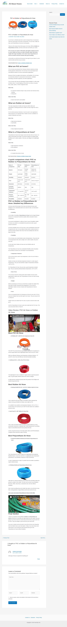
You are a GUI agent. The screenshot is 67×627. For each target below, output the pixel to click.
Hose (35, 3)
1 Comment (10, 36)
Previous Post (5, 537)
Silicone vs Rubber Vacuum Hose (24, 156)
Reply (38, 559)
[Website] (35, 593)
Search (50, 12)
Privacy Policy (54, 3)
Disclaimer (42, 3)
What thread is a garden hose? (55, 32)
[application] (37, 4)
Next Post (43, 537)
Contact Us (61, 3)
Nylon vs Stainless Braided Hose (25, 63)
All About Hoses (15, 4)
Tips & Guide (29, 3)
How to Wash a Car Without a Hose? (57, 34)
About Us (48, 3)
